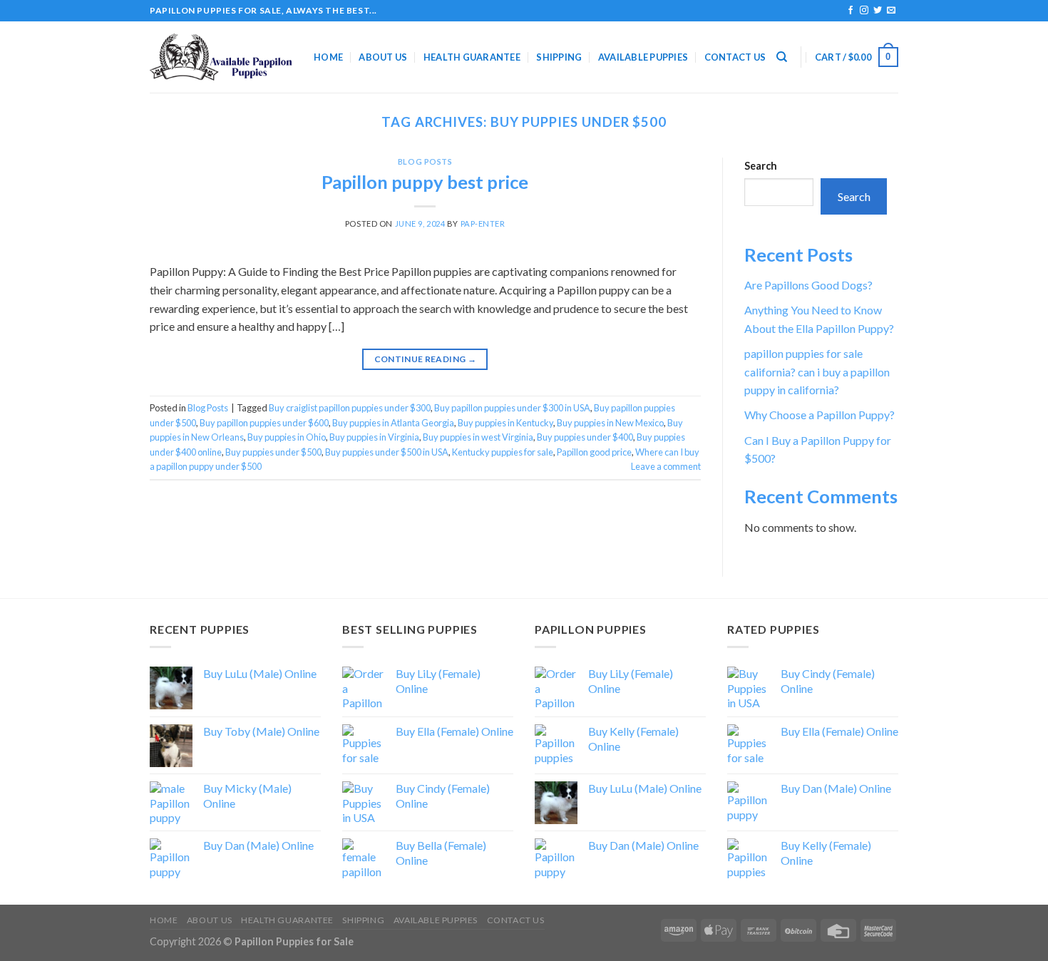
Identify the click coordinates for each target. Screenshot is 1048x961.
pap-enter (483, 223)
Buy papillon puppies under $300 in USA (512, 407)
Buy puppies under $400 (585, 437)
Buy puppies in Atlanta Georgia (393, 422)
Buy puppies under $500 (273, 452)
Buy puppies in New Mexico (610, 422)
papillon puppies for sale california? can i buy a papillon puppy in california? (817, 371)
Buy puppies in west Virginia (478, 437)
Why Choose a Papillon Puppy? (819, 414)
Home (328, 57)
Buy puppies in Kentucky (505, 422)
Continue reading (425, 359)
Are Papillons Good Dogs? (808, 285)
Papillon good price (594, 452)
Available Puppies (643, 57)
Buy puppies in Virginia (374, 437)
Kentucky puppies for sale (502, 452)
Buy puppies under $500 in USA (386, 452)
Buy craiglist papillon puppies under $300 (350, 407)
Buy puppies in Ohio (286, 437)
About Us (383, 57)
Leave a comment (666, 466)
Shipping (559, 57)
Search (760, 166)
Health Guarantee (471, 57)
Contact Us (735, 57)
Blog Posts (425, 161)
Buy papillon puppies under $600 (264, 422)
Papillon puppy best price (425, 181)
